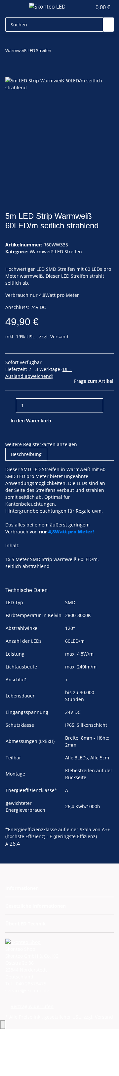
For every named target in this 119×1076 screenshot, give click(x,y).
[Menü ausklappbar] (13, 7)
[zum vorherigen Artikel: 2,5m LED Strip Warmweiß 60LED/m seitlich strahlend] (56, 52)
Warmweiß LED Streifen (56, 251)
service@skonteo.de (27, 990)
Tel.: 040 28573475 (25, 983)
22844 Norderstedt (26, 970)
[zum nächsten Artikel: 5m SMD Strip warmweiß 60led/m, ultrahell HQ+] (68, 52)
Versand (59, 336)
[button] (86, 7)
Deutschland (19, 977)
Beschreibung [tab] (26, 454)
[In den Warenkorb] (10, 73)
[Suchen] (108, 24)
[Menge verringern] (10, 405)
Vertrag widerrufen (32, 1006)
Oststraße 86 (19, 963)
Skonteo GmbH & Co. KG (32, 956)
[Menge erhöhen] (108, 405)
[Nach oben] (2, 1024)
